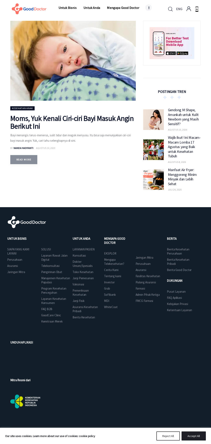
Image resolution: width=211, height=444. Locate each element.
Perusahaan (14, 260)
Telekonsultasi (50, 266)
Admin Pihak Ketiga (148, 295)
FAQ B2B (46, 309)
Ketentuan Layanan (179, 310)
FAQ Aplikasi (174, 298)
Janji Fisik (78, 301)
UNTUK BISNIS (17, 239)
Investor (109, 282)
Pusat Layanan (176, 291)
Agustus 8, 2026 (177, 162)
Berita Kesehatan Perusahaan (178, 251)
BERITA (171, 239)
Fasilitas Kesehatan (148, 276)
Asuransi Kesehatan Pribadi (85, 309)
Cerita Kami (111, 270)
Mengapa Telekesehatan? (114, 262)
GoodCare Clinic (51, 315)
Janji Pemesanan (83, 278)
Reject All (168, 436)
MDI (106, 301)
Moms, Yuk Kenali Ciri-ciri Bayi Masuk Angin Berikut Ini (72, 122)
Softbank (110, 295)
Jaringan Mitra (16, 272)
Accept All (194, 436)
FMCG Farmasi (144, 301)
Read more (23, 159)
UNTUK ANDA (81, 239)
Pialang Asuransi (146, 282)
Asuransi (12, 266)
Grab (107, 288)
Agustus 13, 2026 (177, 129)
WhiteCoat (111, 307)
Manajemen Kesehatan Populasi (55, 280)
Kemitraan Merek (52, 321)
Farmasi (140, 288)
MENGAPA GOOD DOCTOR (114, 241)
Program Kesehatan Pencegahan (53, 290)
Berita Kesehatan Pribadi (178, 262)
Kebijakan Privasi (177, 304)
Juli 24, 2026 (175, 189)
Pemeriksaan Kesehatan (81, 293)
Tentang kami (112, 276)
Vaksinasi (78, 284)
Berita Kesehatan (84, 317)
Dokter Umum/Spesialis (83, 264)
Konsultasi (79, 255)
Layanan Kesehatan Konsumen (53, 301)
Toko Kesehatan (83, 272)
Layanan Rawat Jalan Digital (54, 258)
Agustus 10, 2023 (45, 148)
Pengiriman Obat (51, 272)
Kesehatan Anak (22, 108)
